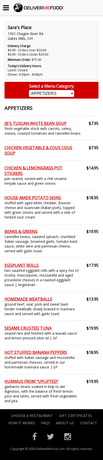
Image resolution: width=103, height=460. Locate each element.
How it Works (21, 422)
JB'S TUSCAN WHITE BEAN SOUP (35, 123)
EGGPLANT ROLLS (21, 265)
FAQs (45, 422)
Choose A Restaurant (32, 415)
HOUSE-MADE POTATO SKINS (32, 197)
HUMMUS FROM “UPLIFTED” (31, 381)
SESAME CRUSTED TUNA (28, 328)
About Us (65, 422)
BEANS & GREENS (21, 231)
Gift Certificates (75, 415)
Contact (88, 422)
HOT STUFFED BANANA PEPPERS (35, 352)
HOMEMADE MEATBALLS (28, 299)
